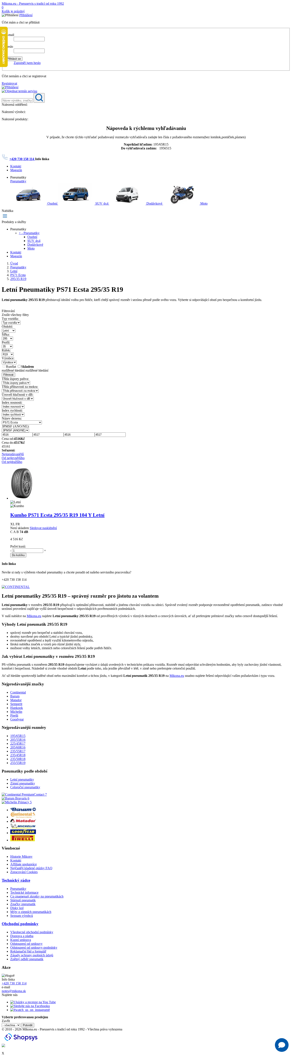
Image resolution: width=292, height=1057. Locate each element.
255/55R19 (17, 763)
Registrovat (9, 83)
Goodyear (17, 719)
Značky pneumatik (22, 904)
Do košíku (18, 555)
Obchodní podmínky (20, 924)
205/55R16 (17, 739)
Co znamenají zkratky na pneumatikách (36, 896)
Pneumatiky (18, 181)
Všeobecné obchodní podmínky (31, 932)
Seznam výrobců (21, 915)
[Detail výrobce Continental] (23, 817)
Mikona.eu (34, 616)
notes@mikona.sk (14, 991)
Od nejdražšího (12, 462)
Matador (16, 700)
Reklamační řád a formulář (28, 951)
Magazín (16, 170)
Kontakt (15, 166)
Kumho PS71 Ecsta (57, 515)
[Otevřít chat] (282, 1045)
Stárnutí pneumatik (23, 900)
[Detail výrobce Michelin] (23, 827)
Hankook (16, 708)
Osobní (52, 203)
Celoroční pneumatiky (25, 787)
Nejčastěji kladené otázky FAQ (31, 868)
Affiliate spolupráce (23, 864)
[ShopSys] (21, 1042)
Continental (18, 692)
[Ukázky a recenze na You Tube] (33, 1002)
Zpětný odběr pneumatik (26, 959)
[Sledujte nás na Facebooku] (30, 1006)
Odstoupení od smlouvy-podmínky (33, 947)
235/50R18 (17, 759)
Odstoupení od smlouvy (26, 943)
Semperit (16, 704)
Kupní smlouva (20, 940)
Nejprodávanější (13, 454)
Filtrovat (8, 374)
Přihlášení (25, 15)
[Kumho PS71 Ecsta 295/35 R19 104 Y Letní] (21, 498)
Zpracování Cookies (24, 872)
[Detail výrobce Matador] (23, 821)
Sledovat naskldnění (43, 528)
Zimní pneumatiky (22, 783)
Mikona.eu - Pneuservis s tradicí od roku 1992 (33, 3)
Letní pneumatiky (22, 779)
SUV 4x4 (101, 203)
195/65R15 (17, 736)
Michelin (16, 711)
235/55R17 (17, 751)
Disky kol (17, 908)
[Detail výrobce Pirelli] (22, 840)
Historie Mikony (21, 856)
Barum (14, 696)
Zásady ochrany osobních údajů (31, 955)
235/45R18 (17, 755)
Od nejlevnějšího (13, 458)
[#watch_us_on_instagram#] (30, 1010)
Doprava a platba (21, 936)
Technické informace (24, 892)
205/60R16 (17, 747)
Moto (203, 203)
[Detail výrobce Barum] (23, 810)
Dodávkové (154, 203)
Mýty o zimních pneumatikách (30, 912)
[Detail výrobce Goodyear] (23, 833)
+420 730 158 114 (22, 159)
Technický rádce (16, 880)
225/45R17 (17, 743)
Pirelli (14, 715)
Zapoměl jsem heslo (27, 63)
